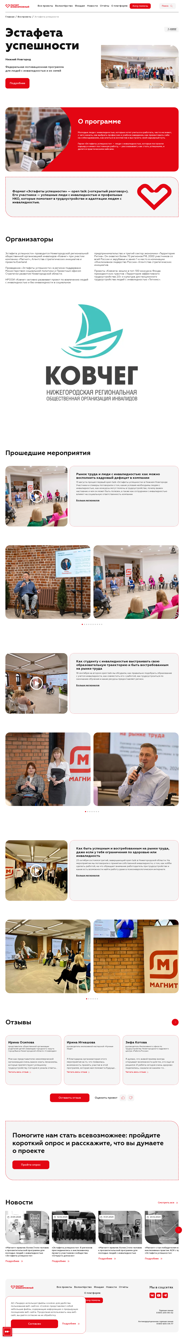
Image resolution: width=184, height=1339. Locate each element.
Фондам (80, 6)
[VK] (152, 1295)
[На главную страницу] (17, 6)
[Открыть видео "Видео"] (36, 496)
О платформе (119, 6)
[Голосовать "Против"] (130, 1097)
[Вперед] (178, 582)
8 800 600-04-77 (165, 1324)
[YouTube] (158, 1295)
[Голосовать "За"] (123, 1097)
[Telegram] (165, 1295)
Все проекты (45, 6)
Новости (92, 6)
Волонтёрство (64, 6)
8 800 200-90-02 (164, 1313)
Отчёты (104, 6)
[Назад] (167, 1022)
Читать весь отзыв (18, 1072)
